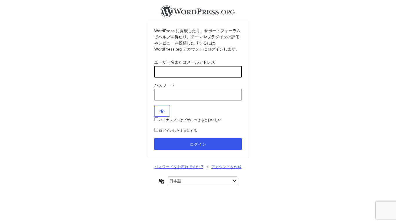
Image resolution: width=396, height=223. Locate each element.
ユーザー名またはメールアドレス (184, 62)
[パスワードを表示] (162, 111)
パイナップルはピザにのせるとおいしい (189, 120)
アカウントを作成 (226, 167)
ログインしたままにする (177, 131)
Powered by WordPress (198, 13)
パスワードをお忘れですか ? (179, 167)
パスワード (164, 85)
